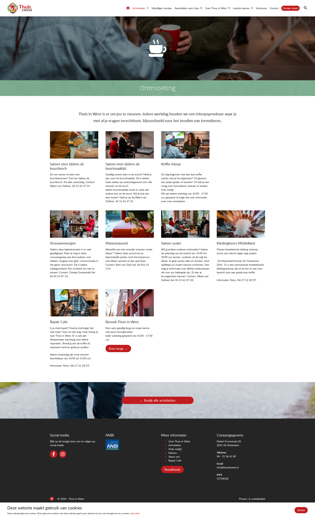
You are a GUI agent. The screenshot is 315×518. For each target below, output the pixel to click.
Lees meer (135, 513)
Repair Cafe (174, 460)
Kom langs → (118, 348)
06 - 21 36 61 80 (226, 456)
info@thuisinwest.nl (228, 467)
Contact (274, 8)
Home (128, 8)
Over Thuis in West (216, 8)
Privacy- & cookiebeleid (252, 498)
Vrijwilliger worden (161, 8)
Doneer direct (290, 8)
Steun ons (174, 456)
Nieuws (172, 453)
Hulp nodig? (175, 449)
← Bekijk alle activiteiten (157, 400)
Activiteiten (139, 8)
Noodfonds (172, 469)
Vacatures (261, 8)
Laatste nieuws (241, 8)
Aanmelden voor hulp (187, 8)
